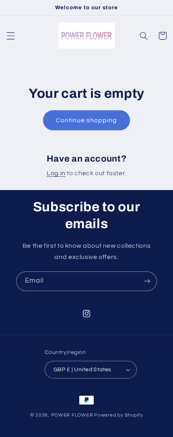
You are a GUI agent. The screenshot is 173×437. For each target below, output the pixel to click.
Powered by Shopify (118, 415)
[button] (10, 35)
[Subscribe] (147, 281)
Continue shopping (86, 120)
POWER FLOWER (72, 415)
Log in (56, 173)
